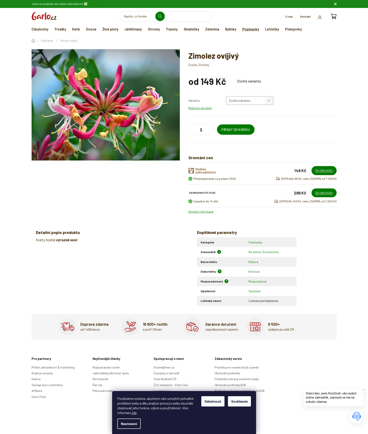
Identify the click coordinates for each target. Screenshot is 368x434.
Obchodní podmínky (227, 373)
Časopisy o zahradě (166, 373)
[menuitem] (40, 29)
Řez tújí (97, 385)
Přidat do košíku (235, 129)
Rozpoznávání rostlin (106, 367)
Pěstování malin (103, 391)
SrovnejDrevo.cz (164, 367)
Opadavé (254, 291)
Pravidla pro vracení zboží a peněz (237, 367)
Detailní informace (201, 211)
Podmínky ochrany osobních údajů (237, 379)
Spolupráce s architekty (47, 385)
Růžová (253, 262)
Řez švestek (100, 379)
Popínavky (255, 242)
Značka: (198, 65)
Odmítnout (213, 401)
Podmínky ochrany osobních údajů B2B (239, 391)
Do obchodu (324, 170)
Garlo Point (39, 397)
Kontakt (305, 16)
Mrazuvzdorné (257, 281)
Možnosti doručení (200, 108)
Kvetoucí (254, 271)
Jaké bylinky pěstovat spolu (111, 373)
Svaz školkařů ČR (165, 379)
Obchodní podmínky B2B (230, 385)
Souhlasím (239, 401)
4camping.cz (162, 391)
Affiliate (37, 391)
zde (134, 413)
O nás (289, 16)
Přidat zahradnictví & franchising (53, 367)
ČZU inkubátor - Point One (171, 385)
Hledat (162, 16)
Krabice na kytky (42, 373)
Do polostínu (271, 252)
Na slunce (255, 252)
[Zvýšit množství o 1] (192, 130)
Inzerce (36, 379)
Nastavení (129, 424)
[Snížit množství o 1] (209, 130)
